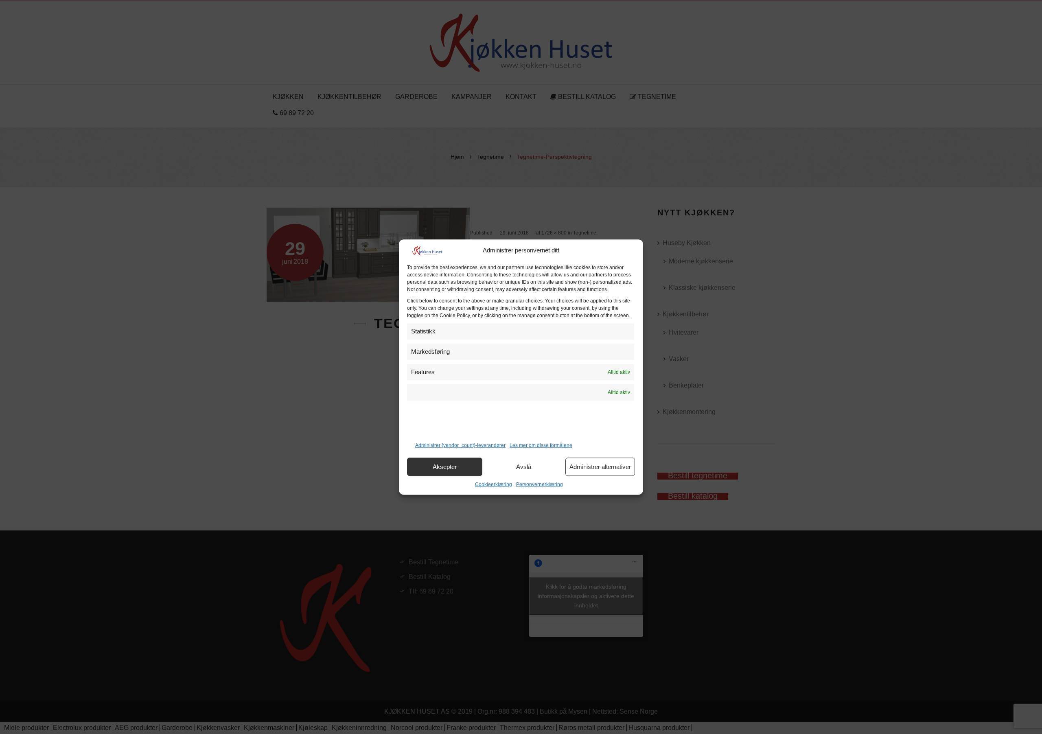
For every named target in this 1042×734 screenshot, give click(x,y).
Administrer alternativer (600, 466)
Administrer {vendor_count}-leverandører (460, 445)
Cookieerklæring (493, 484)
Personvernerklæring (539, 484)
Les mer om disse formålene (541, 445)
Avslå (523, 466)
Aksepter (445, 466)
